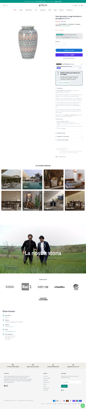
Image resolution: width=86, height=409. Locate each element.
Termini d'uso (46, 382)
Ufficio (49, 10)
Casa (36, 10)
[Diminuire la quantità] (57, 44)
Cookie (44, 386)
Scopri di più (74, 36)
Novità (15, 10)
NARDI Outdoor (29, 10)
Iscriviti (64, 386)
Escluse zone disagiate (65, 25)
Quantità (57, 41)
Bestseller (61, 10)
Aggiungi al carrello (69, 50)
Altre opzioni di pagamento (69, 58)
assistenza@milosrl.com (10, 331)
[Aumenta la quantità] (65, 44)
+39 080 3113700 (9, 326)
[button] (43, 246)
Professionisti (69, 10)
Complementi (43, 10)
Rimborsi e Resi (46, 378)
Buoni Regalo (46, 388)
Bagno (55, 10)
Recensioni (45, 390)
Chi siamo (45, 376)
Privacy (45, 384)
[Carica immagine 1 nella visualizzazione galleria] (28, 40)
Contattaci (45, 380)
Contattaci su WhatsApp (64, 82)
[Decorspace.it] (43, 5)
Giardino (21, 10)
